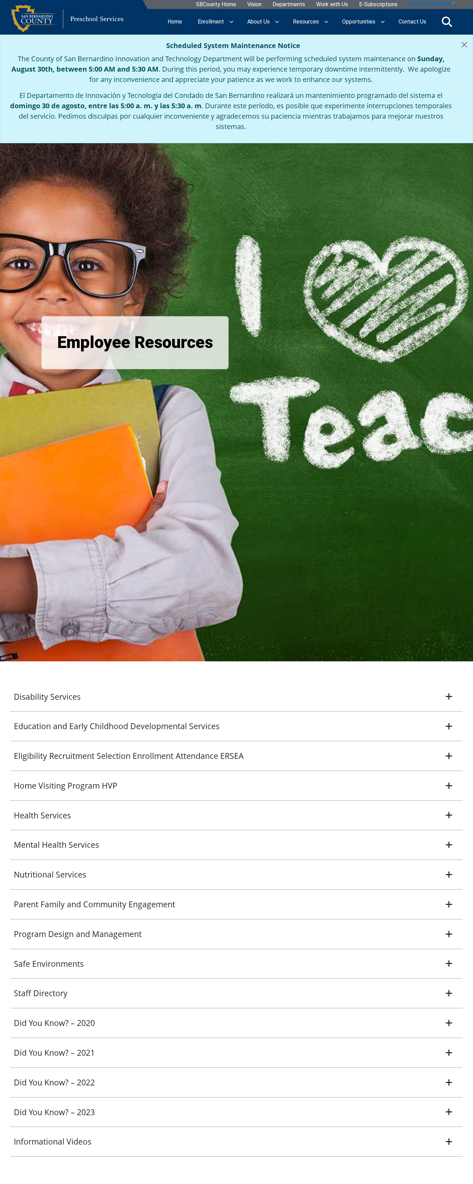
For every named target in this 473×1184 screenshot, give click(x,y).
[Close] (464, 44)
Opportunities (358, 21)
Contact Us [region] (412, 21)
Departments (288, 5)
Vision (254, 5)
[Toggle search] (447, 21)
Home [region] (175, 21)
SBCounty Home (216, 5)
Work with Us (332, 5)
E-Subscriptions (378, 5)
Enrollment (211, 21)
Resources (306, 21)
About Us (258, 21)
